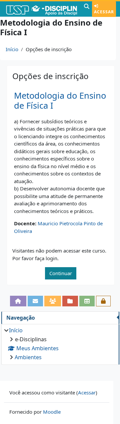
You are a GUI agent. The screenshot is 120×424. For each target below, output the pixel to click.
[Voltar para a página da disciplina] (18, 301)
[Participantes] (52, 301)
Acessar (104, 12)
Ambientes (28, 357)
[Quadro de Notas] (87, 301)
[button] (86, 9)
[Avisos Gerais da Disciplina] (35, 301)
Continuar (60, 273)
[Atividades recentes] (70, 301)
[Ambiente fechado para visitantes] (103, 301)
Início (12, 49)
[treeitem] (60, 343)
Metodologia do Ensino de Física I (60, 101)
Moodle (52, 411)
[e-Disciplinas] (41, 9)
